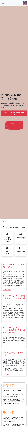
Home (2, 221)
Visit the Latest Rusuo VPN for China (14, 113)
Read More (7, 289)
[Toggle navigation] (3, 2)
